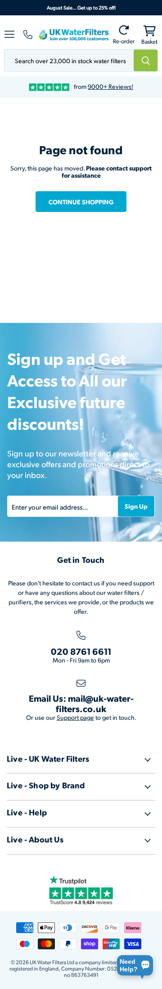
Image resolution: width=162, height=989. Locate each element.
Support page (75, 717)
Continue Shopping (81, 202)
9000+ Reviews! (110, 86)
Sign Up (136, 506)
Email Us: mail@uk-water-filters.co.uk (81, 703)
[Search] (146, 60)
